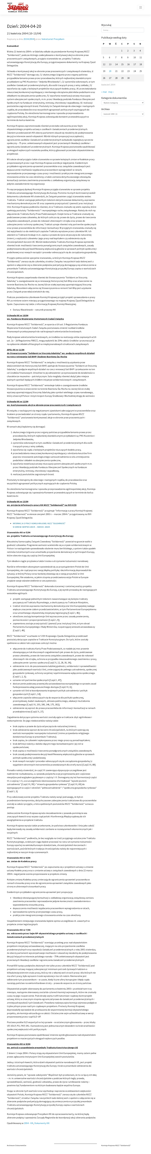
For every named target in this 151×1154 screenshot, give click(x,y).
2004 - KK (28, 1123)
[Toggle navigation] (140, 7)
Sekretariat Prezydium (53, 39)
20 (110, 71)
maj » (111, 91)
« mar (104, 91)
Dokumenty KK (42, 1123)
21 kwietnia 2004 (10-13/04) (24, 33)
